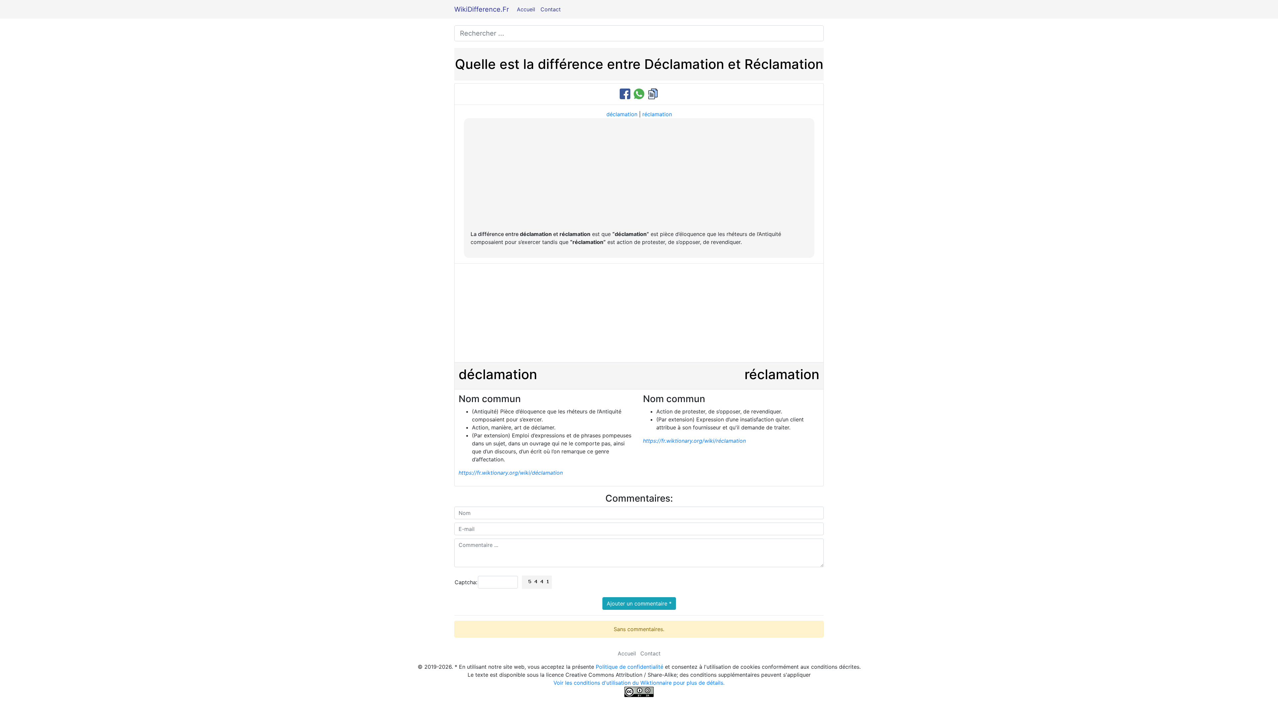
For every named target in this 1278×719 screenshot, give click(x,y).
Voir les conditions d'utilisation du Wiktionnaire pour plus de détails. (639, 682)
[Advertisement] (639, 174)
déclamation (621, 114)
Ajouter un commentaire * (639, 603)
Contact (550, 9)
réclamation (657, 114)
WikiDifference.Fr (481, 9)
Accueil (526, 9)
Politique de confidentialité (629, 666)
